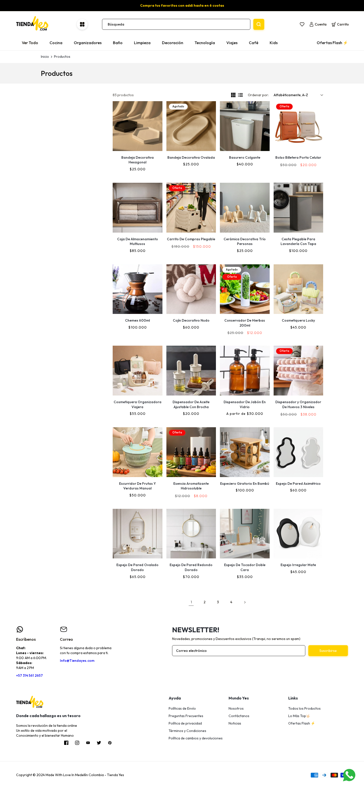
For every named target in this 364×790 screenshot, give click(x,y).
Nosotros (236, 708)
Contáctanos (239, 716)
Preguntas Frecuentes (186, 716)
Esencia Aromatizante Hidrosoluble (191, 486)
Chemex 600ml (137, 320)
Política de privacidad (185, 723)
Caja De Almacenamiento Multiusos (137, 241)
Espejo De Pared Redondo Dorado (191, 567)
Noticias (235, 723)
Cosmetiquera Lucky (298, 320)
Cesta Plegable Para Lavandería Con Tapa (298, 241)
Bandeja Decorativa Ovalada (191, 157)
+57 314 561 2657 (29, 675)
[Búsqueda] (258, 24)
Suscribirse (328, 650)
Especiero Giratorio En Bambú (244, 483)
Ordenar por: (258, 95)
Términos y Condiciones (187, 731)
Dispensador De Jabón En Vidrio (245, 404)
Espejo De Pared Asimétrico (298, 483)
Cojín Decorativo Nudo (191, 320)
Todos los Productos (304, 708)
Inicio (45, 56)
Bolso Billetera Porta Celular (298, 157)
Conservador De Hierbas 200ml (244, 323)
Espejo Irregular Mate (298, 565)
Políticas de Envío (182, 708)
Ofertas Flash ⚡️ (301, 723)
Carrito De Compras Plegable (191, 239)
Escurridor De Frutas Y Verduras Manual (137, 486)
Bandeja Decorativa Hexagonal (137, 160)
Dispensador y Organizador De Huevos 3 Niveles (298, 404)
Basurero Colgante (244, 157)
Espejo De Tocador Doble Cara (244, 567)
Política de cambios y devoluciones (196, 738)
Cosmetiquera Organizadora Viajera (137, 404)
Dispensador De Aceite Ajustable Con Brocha (191, 404)
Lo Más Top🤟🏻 (299, 716)
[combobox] (176, 24)
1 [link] (191, 602)
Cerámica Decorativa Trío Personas (245, 241)
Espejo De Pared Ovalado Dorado (137, 567)
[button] (340, 24)
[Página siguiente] (244, 602)
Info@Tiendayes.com (77, 660)
